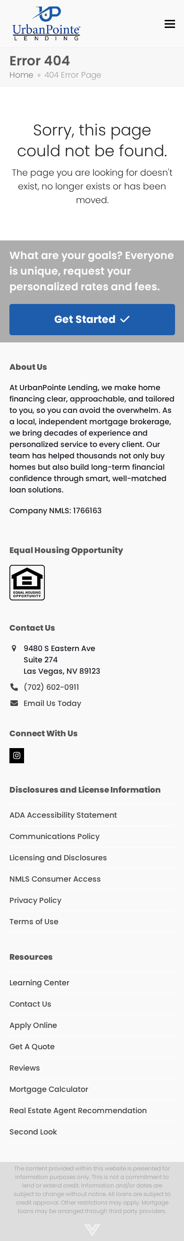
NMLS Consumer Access (55, 879)
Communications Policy (54, 836)
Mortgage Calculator (48, 1089)
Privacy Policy (35, 900)
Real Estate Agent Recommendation (78, 1110)
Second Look (33, 1131)
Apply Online (33, 1025)
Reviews (24, 1067)
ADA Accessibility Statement (63, 815)
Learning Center (39, 982)
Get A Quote (32, 1046)
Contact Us (30, 1004)
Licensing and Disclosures (58, 857)
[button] (170, 24)
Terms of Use (34, 921)
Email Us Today (52, 703)
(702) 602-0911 (51, 687)
